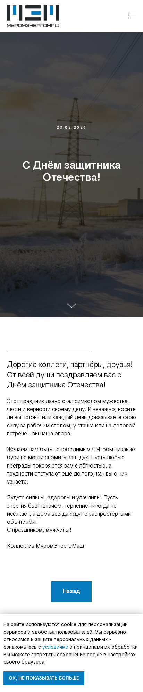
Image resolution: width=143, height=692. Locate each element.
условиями (55, 647)
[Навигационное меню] (132, 16)
